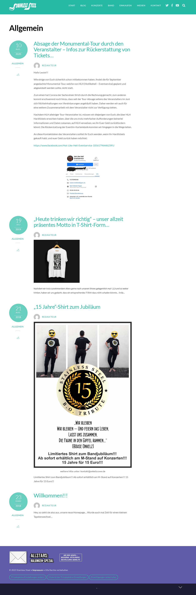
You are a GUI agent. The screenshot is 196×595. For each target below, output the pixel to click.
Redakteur (49, 65)
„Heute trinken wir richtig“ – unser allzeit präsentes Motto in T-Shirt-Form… (78, 222)
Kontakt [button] (156, 5)
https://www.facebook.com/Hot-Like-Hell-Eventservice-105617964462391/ (74, 145)
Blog (83, 5)
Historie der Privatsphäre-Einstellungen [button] (68, 577)
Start (72, 5)
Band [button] (111, 5)
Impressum (37, 570)
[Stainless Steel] (22, 8)
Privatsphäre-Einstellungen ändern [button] (27, 577)
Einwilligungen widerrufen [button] (103, 577)
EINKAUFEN (125, 5)
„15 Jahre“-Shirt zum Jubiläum (67, 306)
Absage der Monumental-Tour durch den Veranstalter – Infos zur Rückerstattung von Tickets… (82, 49)
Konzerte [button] (97, 5)
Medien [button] (141, 5)
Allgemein (18, 63)
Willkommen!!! (51, 495)
